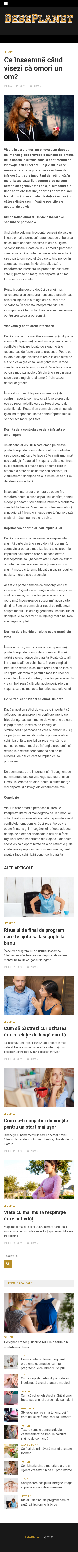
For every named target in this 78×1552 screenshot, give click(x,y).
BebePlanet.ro (34, 1537)
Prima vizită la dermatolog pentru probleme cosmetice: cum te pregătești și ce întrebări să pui (44, 1363)
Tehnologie (27, 1409)
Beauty (24, 1355)
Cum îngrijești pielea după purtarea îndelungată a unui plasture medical (45, 1380)
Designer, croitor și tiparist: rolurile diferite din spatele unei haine (36, 1344)
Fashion (8, 1337)
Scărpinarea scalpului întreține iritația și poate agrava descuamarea (46, 1485)
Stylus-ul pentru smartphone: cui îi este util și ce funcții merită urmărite (46, 1415)
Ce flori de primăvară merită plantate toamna (46, 1451)
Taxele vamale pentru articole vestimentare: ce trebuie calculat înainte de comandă (43, 1434)
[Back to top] (67, 1541)
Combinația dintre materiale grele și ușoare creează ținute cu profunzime (46, 1468)
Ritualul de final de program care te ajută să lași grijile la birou (34, 936)
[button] (6, 3)
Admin (37, 86)
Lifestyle (9, 52)
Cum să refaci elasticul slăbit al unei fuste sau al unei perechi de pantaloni (47, 1398)
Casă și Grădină (29, 1445)
